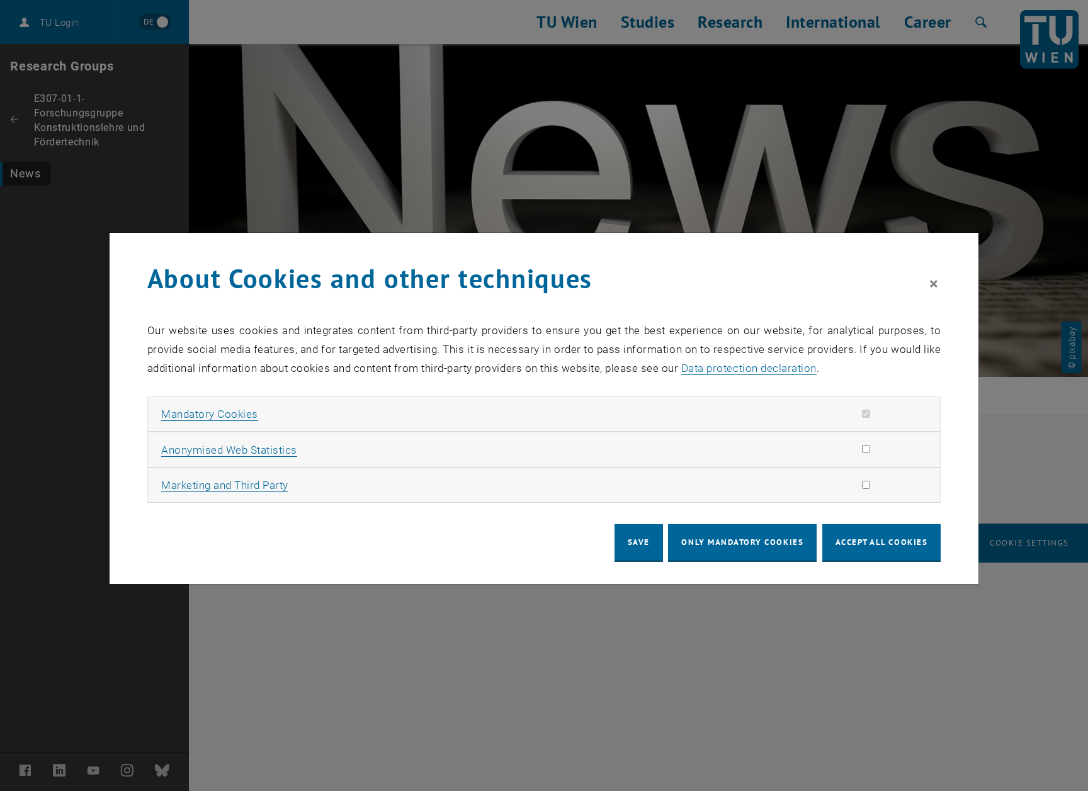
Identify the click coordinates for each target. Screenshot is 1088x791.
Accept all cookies (882, 542)
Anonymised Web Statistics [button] (229, 450)
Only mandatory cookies (742, 542)
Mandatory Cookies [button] (209, 414)
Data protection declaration (749, 368)
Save (639, 542)
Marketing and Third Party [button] (224, 485)
